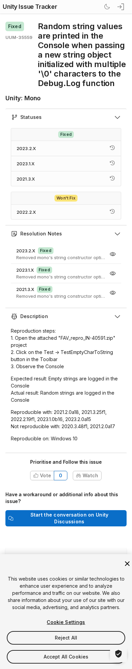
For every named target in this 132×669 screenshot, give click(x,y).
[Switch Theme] (107, 7)
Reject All (66, 638)
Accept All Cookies (66, 657)
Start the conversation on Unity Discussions (69, 518)
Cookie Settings (66, 622)
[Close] (127, 563)
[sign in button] (121, 7)
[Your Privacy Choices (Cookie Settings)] (118, 653)
